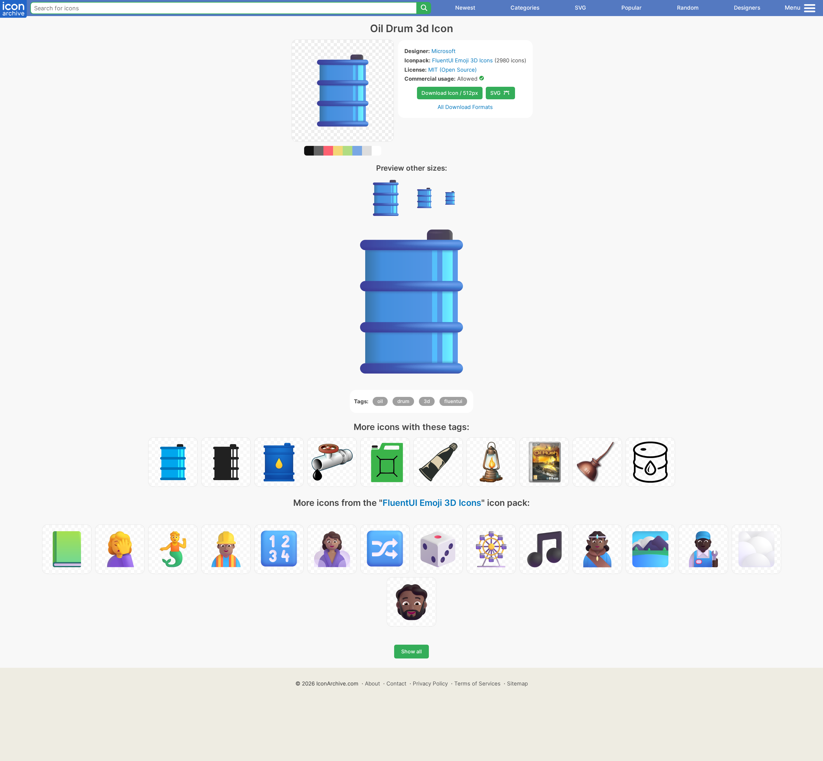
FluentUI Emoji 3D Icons (462, 60)
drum (403, 401)
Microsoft (443, 51)
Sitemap (517, 683)
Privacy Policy (430, 683)
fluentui (453, 401)
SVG (580, 7)
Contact (396, 683)
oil (380, 401)
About (372, 683)
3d (427, 401)
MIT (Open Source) (452, 70)
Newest (465, 7)
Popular (631, 7)
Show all (411, 651)
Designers (747, 7)
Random (688, 7)
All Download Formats (465, 107)
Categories (525, 7)
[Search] (423, 8)
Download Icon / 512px (449, 93)
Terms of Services (477, 683)
